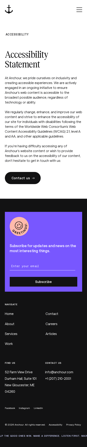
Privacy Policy (73, 424)
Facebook (10, 407)
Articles (51, 334)
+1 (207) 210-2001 (58, 378)
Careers (51, 324)
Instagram (24, 407)
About (9, 324)
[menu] (79, 9)
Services (11, 334)
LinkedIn (38, 407)
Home (9, 314)
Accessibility (55, 424)
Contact (52, 314)
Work (9, 344)
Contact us (21, 178)
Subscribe (43, 282)
